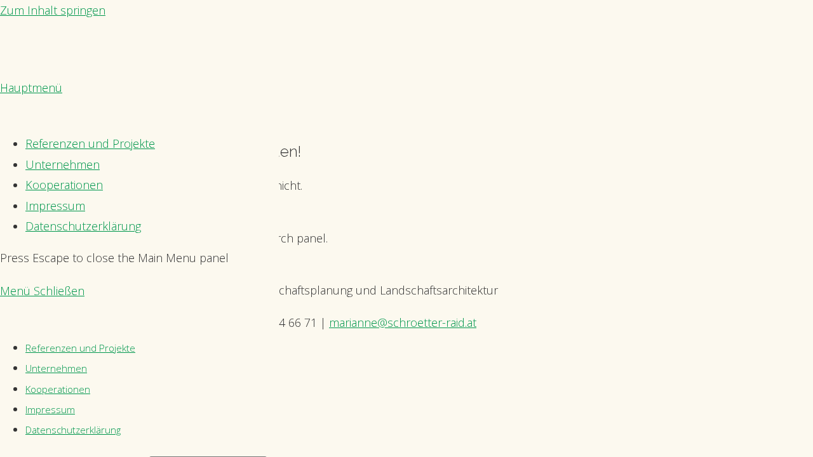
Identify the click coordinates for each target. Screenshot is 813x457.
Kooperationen (57, 389)
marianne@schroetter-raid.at (402, 322)
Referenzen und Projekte (80, 347)
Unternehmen (56, 368)
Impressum (50, 409)
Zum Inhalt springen (52, 10)
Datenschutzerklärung (73, 429)
